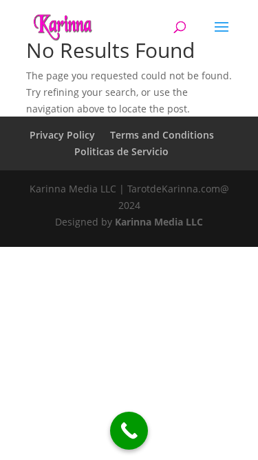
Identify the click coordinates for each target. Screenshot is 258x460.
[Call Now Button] (129, 431)
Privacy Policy (62, 134)
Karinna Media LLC (159, 221)
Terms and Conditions (162, 134)
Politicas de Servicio (121, 151)
